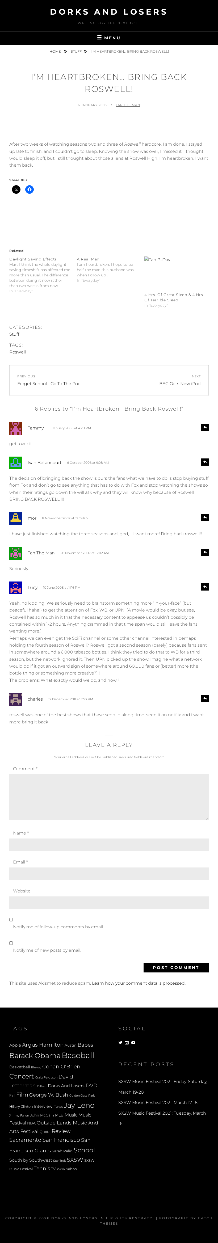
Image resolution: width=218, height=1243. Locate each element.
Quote (45, 1132)
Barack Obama (35, 1055)
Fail (12, 1095)
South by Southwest (30, 1160)
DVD (92, 1085)
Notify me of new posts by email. (47, 950)
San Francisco (61, 1139)
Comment (25, 768)
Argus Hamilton (43, 1045)
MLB (59, 1115)
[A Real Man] (110, 269)
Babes (85, 1045)
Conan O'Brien (61, 1066)
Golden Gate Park (82, 1095)
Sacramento (25, 1140)
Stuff (76, 51)
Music (71, 1115)
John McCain (42, 1115)
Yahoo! (72, 1169)
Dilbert (42, 1086)
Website (22, 891)
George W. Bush (48, 1095)
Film (22, 1094)
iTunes (58, 1107)
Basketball (19, 1067)
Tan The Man (128, 105)
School (84, 1150)
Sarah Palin (62, 1151)
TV (53, 1168)
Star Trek (59, 1160)
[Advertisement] (109, 127)
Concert (21, 1076)
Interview (43, 1106)
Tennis (42, 1168)
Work (61, 1169)
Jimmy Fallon (19, 1115)
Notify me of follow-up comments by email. (58, 926)
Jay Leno (79, 1105)
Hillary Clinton (21, 1107)
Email (20, 862)
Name (21, 833)
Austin (71, 1045)
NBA (31, 1123)
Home (55, 51)
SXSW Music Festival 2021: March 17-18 (158, 1102)
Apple (15, 1045)
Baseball (78, 1055)
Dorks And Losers (109, 12)
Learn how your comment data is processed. (139, 983)
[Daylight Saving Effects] (43, 275)
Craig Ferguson (46, 1077)
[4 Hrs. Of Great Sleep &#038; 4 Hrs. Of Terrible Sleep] (175, 274)
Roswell (17, 352)
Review (61, 1131)
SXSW (75, 1159)
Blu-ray (36, 1067)
